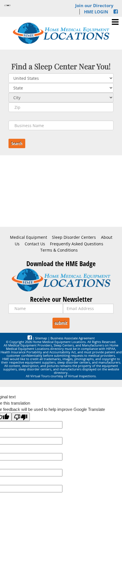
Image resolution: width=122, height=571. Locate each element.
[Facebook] (115, 12)
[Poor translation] (21, 417)
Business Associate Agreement (73, 338)
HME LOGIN (96, 12)
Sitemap (41, 338)
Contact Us (35, 243)
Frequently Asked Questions (76, 243)
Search (16, 143)
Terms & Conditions (59, 250)
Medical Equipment (28, 237)
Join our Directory (94, 5)
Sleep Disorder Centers (74, 237)
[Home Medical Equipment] (61, 280)
